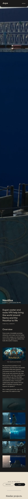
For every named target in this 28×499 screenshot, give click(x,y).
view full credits (8, 323)
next (19, 484)
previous (8, 484)
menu (24, 3)
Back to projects (14, 481)
